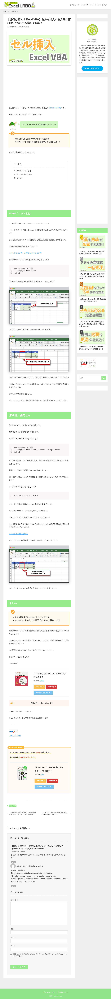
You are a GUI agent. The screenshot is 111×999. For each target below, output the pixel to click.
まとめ (19, 178)
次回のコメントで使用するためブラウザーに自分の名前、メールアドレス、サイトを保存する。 (40, 955)
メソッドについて (16, 253)
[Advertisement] (39, 84)
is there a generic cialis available (29, 866)
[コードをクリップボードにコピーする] (67, 269)
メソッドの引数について (18, 534)
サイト (12, 946)
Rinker (42, 681)
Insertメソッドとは (24, 171)
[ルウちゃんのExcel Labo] (19, 5)
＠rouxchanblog (55, 108)
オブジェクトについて (33, 253)
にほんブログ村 (15, 736)
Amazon (39, 687)
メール (12, 937)
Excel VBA (13, 806)
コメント (14, 900)
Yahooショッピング (43, 693)
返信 (13, 862)
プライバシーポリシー (50, 992)
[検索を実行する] (103, 378)
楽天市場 (51, 687)
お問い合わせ (63, 992)
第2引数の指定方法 (24, 174)
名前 (11, 929)
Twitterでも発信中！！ (92, 68)
